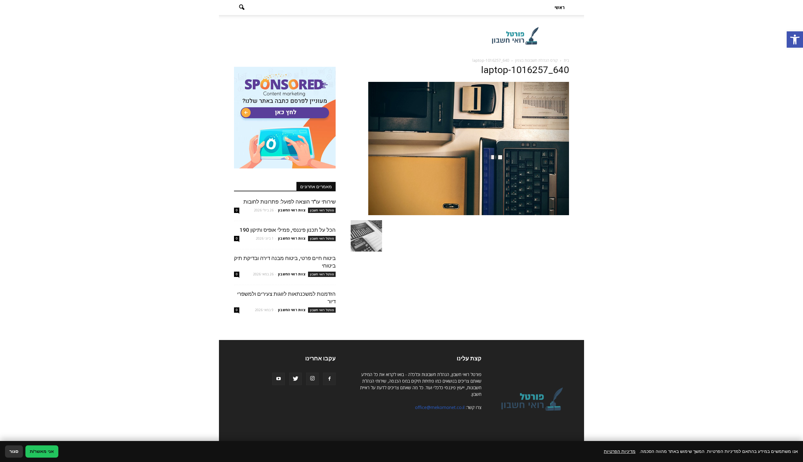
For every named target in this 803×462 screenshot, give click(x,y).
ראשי (560, 7)
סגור (14, 451)
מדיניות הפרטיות (619, 451)
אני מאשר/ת (42, 451)
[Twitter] (295, 379)
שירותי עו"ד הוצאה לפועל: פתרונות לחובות (289, 202)
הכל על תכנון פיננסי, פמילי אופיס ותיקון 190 (288, 230)
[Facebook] (329, 379)
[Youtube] (278, 379)
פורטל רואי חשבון (322, 210)
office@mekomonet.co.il (440, 407)
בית (566, 60)
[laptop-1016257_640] (468, 213)
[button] (795, 39)
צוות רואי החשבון (292, 210)
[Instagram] (312, 379)
